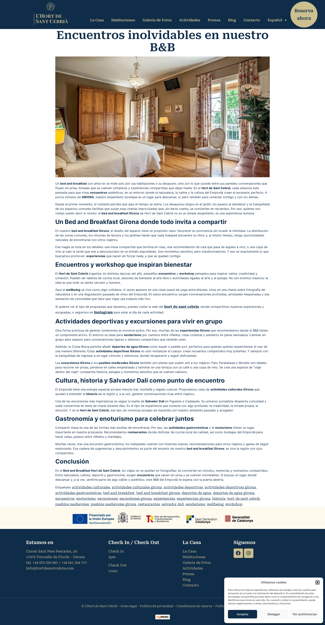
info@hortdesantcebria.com (50, 568)
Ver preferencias (305, 614)
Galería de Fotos (157, 20)
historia (219, 498)
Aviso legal (129, 606)
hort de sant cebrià (243, 498)
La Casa (97, 20)
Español (275, 20)
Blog (232, 20)
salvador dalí (173, 504)
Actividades (189, 20)
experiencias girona (193, 498)
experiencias (164, 498)
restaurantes (149, 504)
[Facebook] (238, 553)
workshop (233, 504)
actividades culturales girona (137, 487)
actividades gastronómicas (78, 493)
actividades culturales (91, 487)
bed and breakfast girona (158, 493)
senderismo (195, 504)
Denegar (273, 614)
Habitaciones (123, 20)
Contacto (252, 20)
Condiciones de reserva (194, 606)
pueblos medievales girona (113, 504)
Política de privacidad (156, 606)
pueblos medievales (72, 504)
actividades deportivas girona (230, 487)
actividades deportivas (183, 487)
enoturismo (86, 498)
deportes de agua (196, 493)
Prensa (214, 20)
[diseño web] (162, 618)
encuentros (64, 498)
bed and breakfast (119, 493)
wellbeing (215, 504)
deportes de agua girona (233, 493)
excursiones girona (135, 498)
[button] (317, 582)
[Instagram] (248, 553)
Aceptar (242, 614)
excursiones (107, 498)
